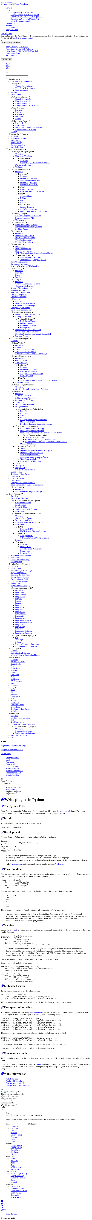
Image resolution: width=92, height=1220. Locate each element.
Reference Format (22, 382)
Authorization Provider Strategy (32, 428)
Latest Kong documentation (21, 21)
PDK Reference (12, 1079)
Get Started (15, 1152)
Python (18, 642)
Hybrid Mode (23, 158)
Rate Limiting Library (19, 735)
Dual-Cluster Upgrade (28, 321)
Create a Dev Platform (19, 1191)
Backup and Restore (23, 317)
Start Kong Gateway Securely (26, 225)
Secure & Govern (17, 1189)
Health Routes (16, 664)
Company (14, 1126)
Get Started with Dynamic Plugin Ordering (31, 389)
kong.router (19, 616)
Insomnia (14, 1182)
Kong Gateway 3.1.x (23, 101)
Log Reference (21, 301)
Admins (14, 700)
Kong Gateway (11, 789)
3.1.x (8, 66)
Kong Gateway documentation (22, 38)
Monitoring (17, 269)
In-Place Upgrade (26, 323)
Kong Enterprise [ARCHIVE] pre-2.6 (25, 15)
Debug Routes (16, 668)
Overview (19, 154)
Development (11, 762)
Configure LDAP (26, 529)
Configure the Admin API (30, 180)
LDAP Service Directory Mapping (33, 531)
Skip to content (6, 2)
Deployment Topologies (22, 152)
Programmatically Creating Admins (28, 227)
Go (16, 638)
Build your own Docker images (32, 191)
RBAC (21, 542)
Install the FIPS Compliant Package (28, 492)
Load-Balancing (17, 147)
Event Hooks (15, 481)
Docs (8, 10)
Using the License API (23, 240)
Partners (14, 1137)
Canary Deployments (19, 295)
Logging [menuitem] (16, 299)
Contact (13, 1141)
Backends (22, 365)
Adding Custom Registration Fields (33, 420)
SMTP (17, 463)
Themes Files (20, 402)
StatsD (17, 275)
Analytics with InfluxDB (24, 349)
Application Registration (27, 426)
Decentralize (15, 1186)
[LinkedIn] (2, 1208)
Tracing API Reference (24, 286)
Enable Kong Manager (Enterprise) (33, 211)
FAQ (12, 737)
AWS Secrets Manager (28, 371)
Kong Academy (12, 30)
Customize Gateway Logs (25, 306)
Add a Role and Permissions (31, 549)
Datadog (18, 277)
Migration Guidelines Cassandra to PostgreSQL (33, 334)
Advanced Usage (21, 363)
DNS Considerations (23, 249)
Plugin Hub (10, 23)
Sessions (23, 417)
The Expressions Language (23, 727)
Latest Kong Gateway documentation (14, 54)
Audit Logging (16, 472)
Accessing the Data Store (20, 575)
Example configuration (14, 771)
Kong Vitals (18, 343)
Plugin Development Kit (22, 588)
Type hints (14, 766)
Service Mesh (16, 1197)
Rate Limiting (16, 141)
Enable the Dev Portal (23, 396)
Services (18, 110)
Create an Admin (26, 553)
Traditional (19, 167)
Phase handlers (11, 764)
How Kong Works (20, 121)
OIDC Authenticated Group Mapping (34, 538)
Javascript (19, 640)
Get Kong (14, 136)
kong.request (20, 612)
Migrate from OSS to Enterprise (27, 332)
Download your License (24, 236)
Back (4, 1103)
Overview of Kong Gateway (21, 81)
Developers (15, 703)
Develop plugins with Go (15, 1083)
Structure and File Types (24, 400)
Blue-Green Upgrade (28, 325)
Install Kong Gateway (28, 178)
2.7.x (8, 70)
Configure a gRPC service (20, 308)
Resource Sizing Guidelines (21, 288)
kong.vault (19, 629)
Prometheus (19, 273)
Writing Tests (15, 583)
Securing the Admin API (24, 218)
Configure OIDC (26, 536)
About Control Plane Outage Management (27, 485)
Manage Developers (27, 422)
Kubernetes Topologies (24, 156)
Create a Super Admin (23, 518)
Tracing (16, 279)
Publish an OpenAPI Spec (25, 398)
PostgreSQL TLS (25, 255)
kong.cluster (20, 597)
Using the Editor (21, 407)
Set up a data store (27, 207)
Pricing (13, 1154)
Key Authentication (18, 145)
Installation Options (21, 169)
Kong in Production (17, 149)
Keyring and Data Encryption (22, 474)
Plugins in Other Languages (24, 635)
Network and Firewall (23, 251)
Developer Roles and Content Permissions (36, 424)
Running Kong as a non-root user (28, 216)
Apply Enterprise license (29, 209)
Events (13, 1131)
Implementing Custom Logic (21, 571)
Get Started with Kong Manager (25, 501)
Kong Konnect (16, 1146)
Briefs (13, 1163)
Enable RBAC (25, 547)
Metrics (18, 347)
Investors (14, 1133)
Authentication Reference (20, 653)
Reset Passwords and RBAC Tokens (29, 522)
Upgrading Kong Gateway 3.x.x (27, 314)
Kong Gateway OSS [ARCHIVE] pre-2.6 (27, 17)
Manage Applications (28, 444)
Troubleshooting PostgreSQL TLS (33, 260)
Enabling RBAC (21, 229)
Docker (21, 187)
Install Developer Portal (29, 185)
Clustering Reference (18, 297)
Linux (20, 194)
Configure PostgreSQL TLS (30, 258)
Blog (12, 1165)
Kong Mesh (15, 1150)
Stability (14, 92)
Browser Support (21, 90)
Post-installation (24, 205)
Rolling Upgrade (26, 327)
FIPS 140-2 (18, 487)
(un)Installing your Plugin (20, 586)
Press (12, 1139)
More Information (12, 775)
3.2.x (8, 64)
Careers (16, 1135)
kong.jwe (18, 603)
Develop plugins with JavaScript (18, 1085)
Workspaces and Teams (24, 520)
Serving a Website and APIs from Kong (25, 266)
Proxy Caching (16, 143)
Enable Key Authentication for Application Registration (41, 433)
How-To (21, 378)
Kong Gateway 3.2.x (23, 99)
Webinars (14, 1161)
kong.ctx (18, 599)
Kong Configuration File (20, 262)
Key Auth (24, 413)
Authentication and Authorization (31, 409)
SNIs (12, 683)
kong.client (19, 592)
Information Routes (18, 662)
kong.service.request (23, 620)
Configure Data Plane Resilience (23, 483)
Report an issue (17, 750)
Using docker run (26, 189)
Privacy (14, 1214)
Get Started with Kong (18, 134)
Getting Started (21, 360)
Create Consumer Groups (20, 560)
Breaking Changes (20, 97)
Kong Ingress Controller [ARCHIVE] (25, 19)
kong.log (18, 605)
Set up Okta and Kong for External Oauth (41, 439)
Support (9, 25)
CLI (12, 720)
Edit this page (20, 746)
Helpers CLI (20, 468)
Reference (13, 714)
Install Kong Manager (28, 183)
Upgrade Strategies (25, 319)
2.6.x (8, 72)
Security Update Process (20, 290)
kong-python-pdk (63, 811)
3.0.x (8, 68)
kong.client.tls (20, 594)
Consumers (19, 114)
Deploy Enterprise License (25, 238)
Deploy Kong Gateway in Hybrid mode (35, 163)
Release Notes (16, 94)
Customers (15, 1128)
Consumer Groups (17, 478)
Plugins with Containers (15, 1081)
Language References (23, 731)
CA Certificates (16, 681)
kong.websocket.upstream (25, 633)
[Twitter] (2, 1203)
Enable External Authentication (35, 435)
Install (8, 760)
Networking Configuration (21, 555)
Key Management (17, 722)
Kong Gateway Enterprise (19, 338)
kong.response (20, 614)
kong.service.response (23, 622)
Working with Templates (24, 404)
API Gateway (16, 1167)
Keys (12, 692)
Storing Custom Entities (20, 577)
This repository (16, 864)
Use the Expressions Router (21, 310)
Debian (23, 198)
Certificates (15, 679)
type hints (13, 930)
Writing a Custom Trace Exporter (27, 284)
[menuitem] (48, 8)
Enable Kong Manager (19, 498)
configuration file (36, 1012)
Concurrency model (13, 773)
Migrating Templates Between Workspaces (36, 450)
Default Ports (20, 247)
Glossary (14, 132)
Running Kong (19, 214)
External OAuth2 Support (34, 437)
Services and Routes (18, 138)
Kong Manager (15, 494)
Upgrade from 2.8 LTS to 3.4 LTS (28, 330)
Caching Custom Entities (20, 579)
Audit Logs (15, 711)
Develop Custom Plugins (19, 564)
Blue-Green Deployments (20, 292)
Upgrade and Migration (22, 312)
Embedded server (12, 768)
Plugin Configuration (18, 573)
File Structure (16, 568)
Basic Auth (24, 411)
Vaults (13, 690)
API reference (58, 864)
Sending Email (16, 562)
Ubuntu (23, 202)
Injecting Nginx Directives (21, 718)
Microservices (16, 1169)
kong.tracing (20, 627)
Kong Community (17, 1176)
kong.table (19, 624)
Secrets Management (21, 356)
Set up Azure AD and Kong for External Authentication (46, 442)
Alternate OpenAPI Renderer (31, 461)
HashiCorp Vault (26, 376)
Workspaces (19, 465)
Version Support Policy (24, 86)
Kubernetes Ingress (18, 1178)
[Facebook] (2, 1201)
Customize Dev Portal (26, 446)
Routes (18, 112)
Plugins (18, 119)
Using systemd (20, 220)
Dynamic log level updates (25, 303)
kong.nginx (19, 607)
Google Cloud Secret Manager (31, 374)
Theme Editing (25, 448)
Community (10, 28)
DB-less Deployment (23, 165)
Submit (10, 1103)
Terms (8, 1214)
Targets (13, 688)
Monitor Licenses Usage (24, 242)
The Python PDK (12, 758)
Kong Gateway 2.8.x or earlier (26, 105)
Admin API (13, 657)
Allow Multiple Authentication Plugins (25, 655)
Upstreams (19, 116)
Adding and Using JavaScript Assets (34, 457)
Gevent (41, 1064)
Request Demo (6, 34)
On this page (6, 754)
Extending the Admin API (20, 581)
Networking (18, 244)
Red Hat (23, 200)
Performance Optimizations (25, 733)
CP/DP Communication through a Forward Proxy (34, 253)
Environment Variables (19, 264)
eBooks (13, 1158)
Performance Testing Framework (23, 724)
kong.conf (14, 716)
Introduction (14, 79)
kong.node (19, 609)
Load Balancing (21, 125)
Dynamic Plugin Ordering (23, 385)
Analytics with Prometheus (25, 352)
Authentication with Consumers (27, 509)
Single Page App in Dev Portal (31, 459)
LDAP (21, 527)
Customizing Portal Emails (30, 455)
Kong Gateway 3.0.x (23, 103)
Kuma (13, 1180)
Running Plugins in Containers (27, 644)
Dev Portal (17, 391)
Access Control (19, 222)
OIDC (22, 415)
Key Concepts (19, 108)
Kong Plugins (14, 649)
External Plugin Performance (26, 646)
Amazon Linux (26, 196)
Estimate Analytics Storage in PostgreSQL (31, 354)
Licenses (16, 231)
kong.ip (18, 601)
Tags (12, 666)
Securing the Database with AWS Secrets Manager (39, 380)
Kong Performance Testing (25, 130)
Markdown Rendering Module (31, 453)
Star (4, 1210)
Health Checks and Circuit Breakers (29, 127)
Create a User (25, 551)
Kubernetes (22, 174)
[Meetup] (2, 1205)
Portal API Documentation (25, 470)
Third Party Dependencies (25, 88)
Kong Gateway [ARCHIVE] (22, 12)
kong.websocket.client (23, 631)
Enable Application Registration (32, 431)
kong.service (20, 618)
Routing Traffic (21, 123)
